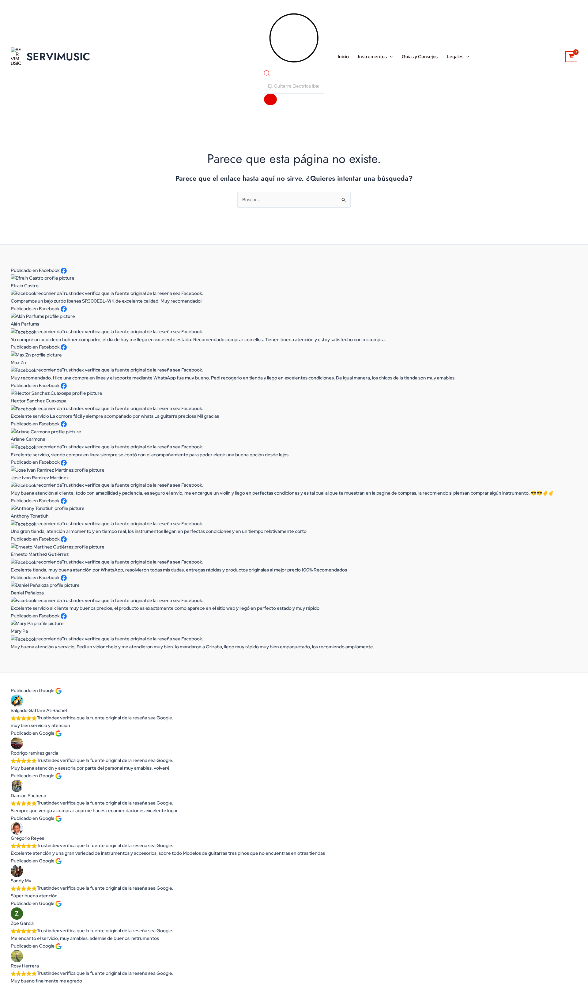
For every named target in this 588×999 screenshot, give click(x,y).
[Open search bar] (267, 75)
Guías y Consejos (420, 57)
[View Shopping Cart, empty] (571, 56)
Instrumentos (372, 57)
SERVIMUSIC (58, 56)
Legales (455, 57)
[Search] (270, 99)
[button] (390, 56)
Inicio (343, 57)
